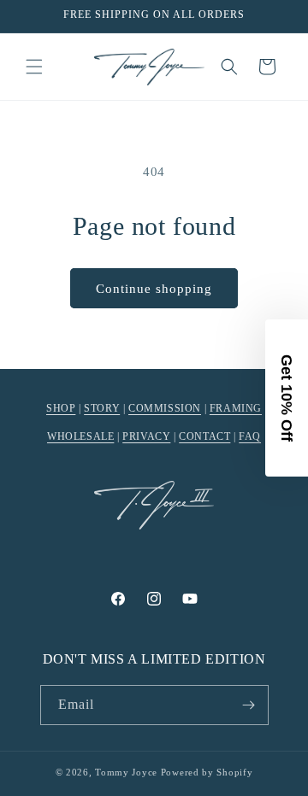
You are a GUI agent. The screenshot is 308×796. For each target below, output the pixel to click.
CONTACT (204, 436)
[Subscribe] (249, 705)
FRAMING (236, 408)
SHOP (60, 408)
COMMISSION (164, 408)
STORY (102, 408)
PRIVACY (146, 436)
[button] (34, 66)
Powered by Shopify (207, 772)
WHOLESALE (80, 436)
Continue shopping (154, 289)
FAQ (250, 436)
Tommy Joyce (126, 772)
